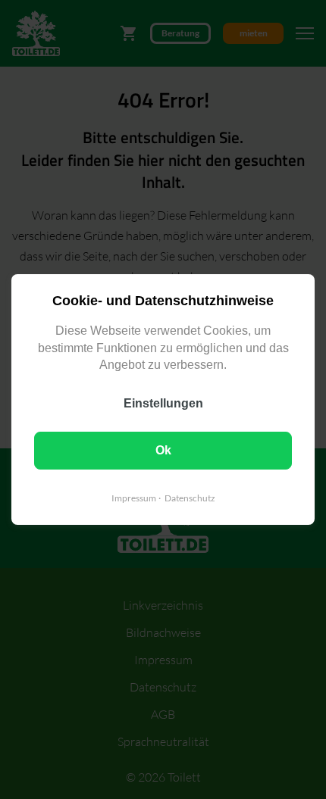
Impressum (133, 498)
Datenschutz (190, 498)
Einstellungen (163, 403)
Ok (163, 450)
